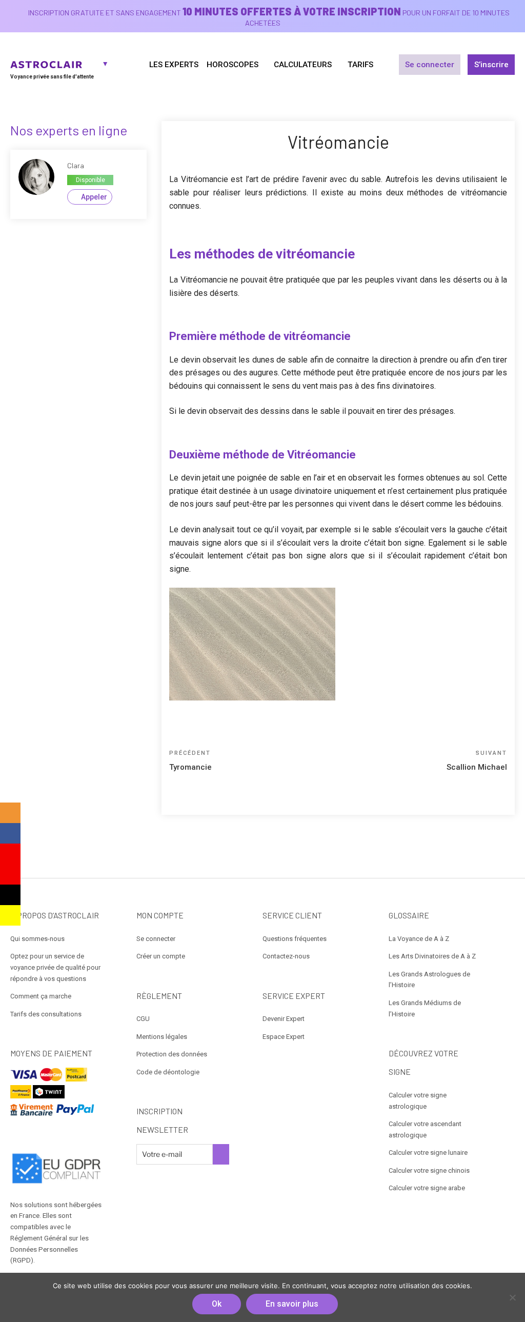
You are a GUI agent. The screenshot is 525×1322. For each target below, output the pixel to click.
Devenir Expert (283, 1019)
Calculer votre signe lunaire (428, 1152)
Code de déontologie (167, 1072)
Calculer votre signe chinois (429, 1170)
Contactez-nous (286, 956)
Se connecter (429, 64)
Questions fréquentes (294, 939)
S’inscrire (491, 64)
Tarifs (360, 64)
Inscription (221, 1154)
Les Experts (173, 64)
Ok (216, 1304)
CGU (143, 1019)
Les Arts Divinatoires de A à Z (432, 956)
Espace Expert (283, 1036)
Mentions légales (161, 1036)
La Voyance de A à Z (419, 939)
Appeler (94, 197)
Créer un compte (160, 956)
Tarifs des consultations (46, 1014)
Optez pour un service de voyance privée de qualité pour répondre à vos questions (55, 967)
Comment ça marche (40, 996)
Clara (75, 165)
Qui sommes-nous (37, 939)
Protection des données (171, 1054)
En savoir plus (292, 1304)
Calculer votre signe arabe (427, 1188)
